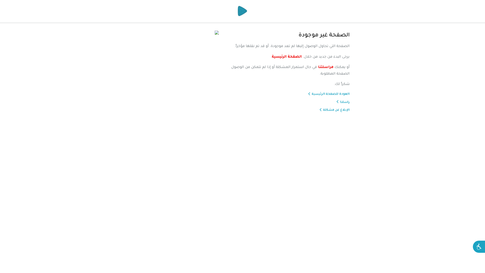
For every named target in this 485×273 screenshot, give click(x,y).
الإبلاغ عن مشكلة (336, 109)
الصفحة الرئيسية (287, 56)
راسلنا (345, 101)
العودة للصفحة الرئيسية (331, 93)
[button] (479, 247)
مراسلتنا (325, 67)
